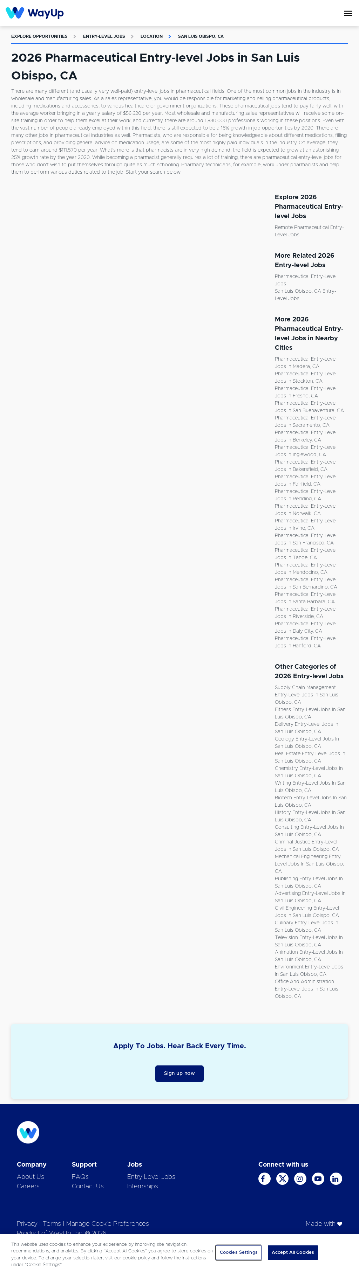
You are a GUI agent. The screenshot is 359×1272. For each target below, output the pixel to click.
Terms (52, 1224)
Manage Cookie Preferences (107, 1224)
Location (152, 36)
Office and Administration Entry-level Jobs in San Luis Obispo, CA (306, 989)
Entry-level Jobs (104, 36)
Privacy (27, 1224)
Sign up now (179, 1073)
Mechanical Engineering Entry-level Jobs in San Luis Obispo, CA (309, 864)
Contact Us (88, 1186)
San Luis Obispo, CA (201, 36)
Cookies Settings (239, 1252)
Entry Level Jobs (151, 1177)
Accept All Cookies (293, 1252)
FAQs (80, 1177)
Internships (142, 1186)
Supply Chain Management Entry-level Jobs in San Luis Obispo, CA (306, 695)
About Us (30, 1177)
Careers (28, 1186)
